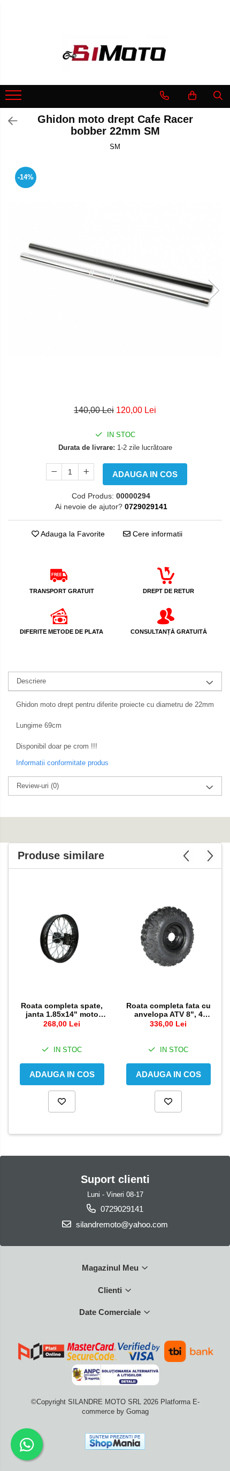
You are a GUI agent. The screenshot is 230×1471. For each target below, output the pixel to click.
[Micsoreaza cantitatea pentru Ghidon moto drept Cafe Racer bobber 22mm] (54, 471)
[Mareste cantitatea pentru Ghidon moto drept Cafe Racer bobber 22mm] (86, 471)
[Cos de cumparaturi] (192, 95)
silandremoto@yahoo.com (121, 1224)
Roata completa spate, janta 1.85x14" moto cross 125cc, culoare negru (62, 1009)
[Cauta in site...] (218, 95)
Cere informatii (156, 534)
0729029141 (120, 1208)
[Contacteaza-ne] (164, 95)
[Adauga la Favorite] (61, 1101)
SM (115, 147)
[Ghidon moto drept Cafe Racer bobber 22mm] (115, 279)
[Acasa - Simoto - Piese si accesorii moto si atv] (115, 53)
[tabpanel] (115, 279)
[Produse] (14, 98)
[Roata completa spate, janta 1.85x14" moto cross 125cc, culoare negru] (62, 937)
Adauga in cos (145, 474)
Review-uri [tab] (38, 786)
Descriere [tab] (31, 681)
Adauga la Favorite (72, 534)
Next (213, 290)
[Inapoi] (8, 121)
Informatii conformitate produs (62, 763)
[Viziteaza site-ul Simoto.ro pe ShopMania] (115, 1441)
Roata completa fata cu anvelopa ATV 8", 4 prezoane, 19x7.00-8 (168, 1009)
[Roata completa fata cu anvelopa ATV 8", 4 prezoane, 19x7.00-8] (168, 938)
